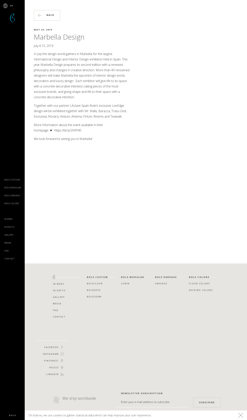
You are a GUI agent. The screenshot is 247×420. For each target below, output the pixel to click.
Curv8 (125, 283)
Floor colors (199, 283)
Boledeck (94, 290)
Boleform (94, 296)
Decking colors (201, 290)
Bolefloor (12, 415)
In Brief (8, 219)
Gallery (9, 234)
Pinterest (51, 360)
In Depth (9, 226)
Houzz (54, 367)
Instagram (51, 353)
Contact (9, 258)
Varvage (161, 283)
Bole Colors (11, 203)
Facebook (51, 347)
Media (7, 242)
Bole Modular (12, 187)
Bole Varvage (12, 195)
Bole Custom (12, 179)
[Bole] (12, 18)
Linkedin (52, 374)
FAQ (6, 250)
